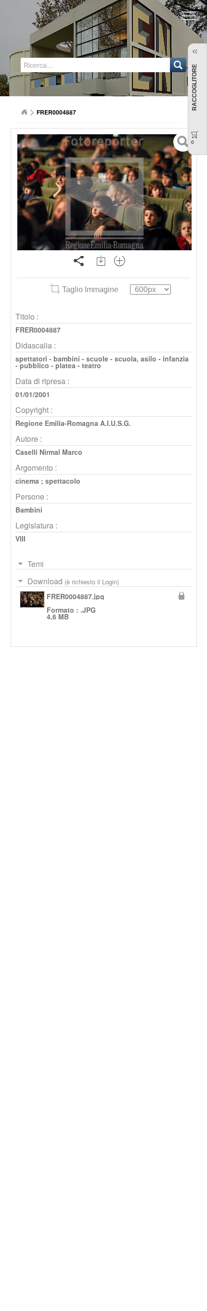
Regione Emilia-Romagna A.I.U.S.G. (73, 423)
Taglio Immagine (90, 289)
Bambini (28, 509)
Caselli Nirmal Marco (48, 452)
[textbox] (66, 65)
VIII (20, 538)
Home (24, 112)
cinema (27, 481)
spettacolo (62, 481)
